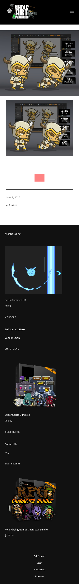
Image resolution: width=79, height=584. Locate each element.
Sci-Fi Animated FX (15, 300)
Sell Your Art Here (15, 329)
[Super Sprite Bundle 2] (39, 385)
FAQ (7, 452)
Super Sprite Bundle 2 (17, 414)
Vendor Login (12, 337)
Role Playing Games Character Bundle (26, 529)
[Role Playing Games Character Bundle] (39, 500)
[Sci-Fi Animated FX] (39, 270)
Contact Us (11, 444)
